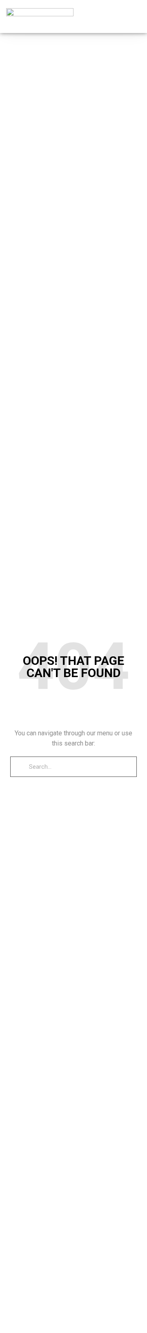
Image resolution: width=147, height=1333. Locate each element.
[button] (135, 16)
